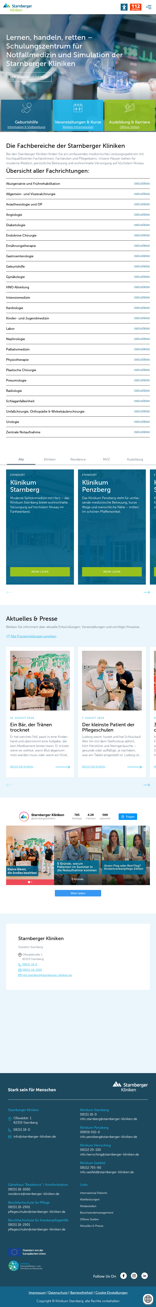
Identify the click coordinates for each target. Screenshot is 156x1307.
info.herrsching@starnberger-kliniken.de (109, 1154)
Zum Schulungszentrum (29, 77)
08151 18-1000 (19, 1189)
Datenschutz (58, 1292)
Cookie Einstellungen (111, 1292)
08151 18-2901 (19, 1207)
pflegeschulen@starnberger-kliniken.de (36, 1211)
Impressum (37, 1292)
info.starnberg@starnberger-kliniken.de (47, 975)
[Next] (147, 592)
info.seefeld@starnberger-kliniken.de (107, 1172)
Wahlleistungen (90, 1199)
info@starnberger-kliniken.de (34, 1136)
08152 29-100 (90, 1149)
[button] (124, 7)
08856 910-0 (90, 1132)
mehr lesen (40, 571)
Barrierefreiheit (81, 1292)
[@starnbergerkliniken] (24, 817)
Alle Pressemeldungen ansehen (33, 636)
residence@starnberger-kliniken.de (33, 1194)
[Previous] (9, 592)
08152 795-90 (90, 1167)
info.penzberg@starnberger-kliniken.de (108, 1136)
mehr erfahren (21, 766)
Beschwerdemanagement (96, 1212)
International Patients (93, 1193)
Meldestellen (88, 1206)
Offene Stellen (89, 1219)
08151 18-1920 (32, 969)
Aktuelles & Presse (91, 1225)
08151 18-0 (29, 964)
